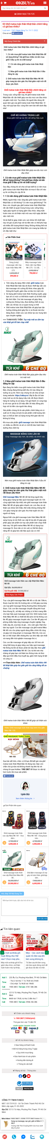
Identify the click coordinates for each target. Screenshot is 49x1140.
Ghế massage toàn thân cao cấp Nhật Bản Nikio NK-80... (13, 875)
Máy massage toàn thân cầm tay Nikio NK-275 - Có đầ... (13, 265)
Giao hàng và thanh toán (25, 1045)
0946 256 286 (31, 1002)
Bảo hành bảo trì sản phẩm (25, 1056)
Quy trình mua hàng (25, 1053)
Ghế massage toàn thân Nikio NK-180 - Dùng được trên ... (37, 835)
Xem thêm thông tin (24, 798)
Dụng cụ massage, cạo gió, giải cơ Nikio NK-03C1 (27, 1122)
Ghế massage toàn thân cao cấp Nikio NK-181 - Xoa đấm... (13, 835)
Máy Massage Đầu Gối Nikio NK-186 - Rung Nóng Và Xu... (32, 265)
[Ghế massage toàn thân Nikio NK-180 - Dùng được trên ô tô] (37, 820)
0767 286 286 (31, 987)
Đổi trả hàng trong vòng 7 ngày (25, 1049)
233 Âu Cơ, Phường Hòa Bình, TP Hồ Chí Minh (28, 977)
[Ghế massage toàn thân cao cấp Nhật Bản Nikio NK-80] (13, 860)
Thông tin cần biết (25, 1064)
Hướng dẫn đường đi (25, 1060)
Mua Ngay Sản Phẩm (14, 594)
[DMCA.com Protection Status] (24, 1088)
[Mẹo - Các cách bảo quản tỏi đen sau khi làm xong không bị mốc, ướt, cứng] (37, 942)
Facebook (18, 33)
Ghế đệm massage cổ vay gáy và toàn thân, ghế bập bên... (37, 875)
